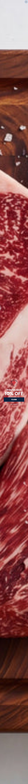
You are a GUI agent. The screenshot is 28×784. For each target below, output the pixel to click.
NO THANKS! (14, 404)
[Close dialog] (26, 2)
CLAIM (14, 399)
